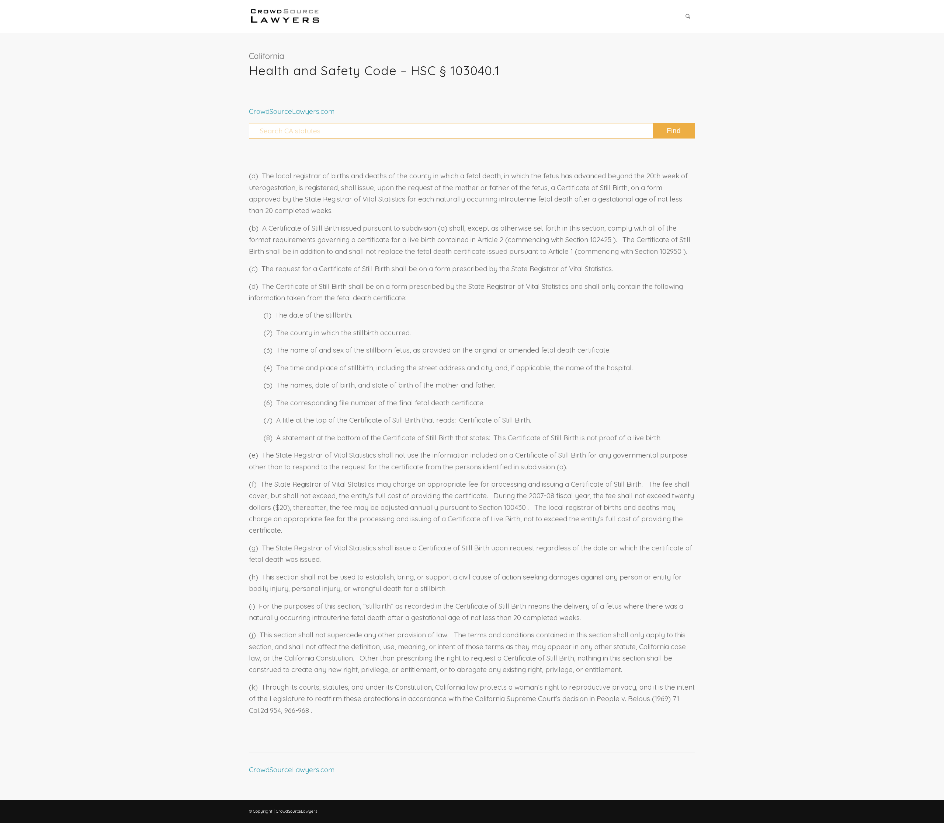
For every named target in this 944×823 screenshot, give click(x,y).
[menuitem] (688, 16)
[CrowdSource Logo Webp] (285, 16)
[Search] (688, 16)
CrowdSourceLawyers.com (291, 111)
